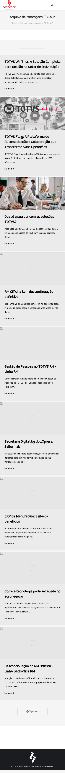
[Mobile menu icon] (59, 5)
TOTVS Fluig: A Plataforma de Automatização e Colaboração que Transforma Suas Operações (30, 142)
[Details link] (32, 113)
